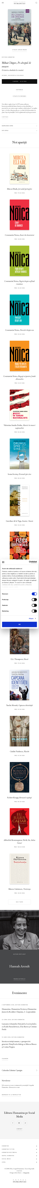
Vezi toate (19, 902)
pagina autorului (19, 979)
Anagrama (26, 1173)
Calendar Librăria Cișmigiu (12, 1070)
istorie (4, 75)
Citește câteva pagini (19, 49)
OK (20, 624)
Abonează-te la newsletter (11, 1094)
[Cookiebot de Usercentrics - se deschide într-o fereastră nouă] (29, 562)
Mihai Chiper (9, 63)
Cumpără (19, 81)
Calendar (5, 1058)
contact (19, 1128)
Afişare (31, 618)
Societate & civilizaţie (16, 75)
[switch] (34, 599)
